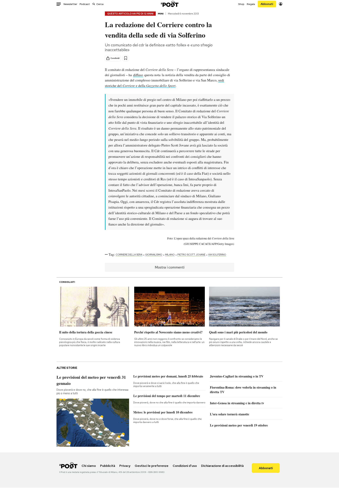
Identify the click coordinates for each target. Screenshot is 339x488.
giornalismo (153, 254)
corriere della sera (129, 254)
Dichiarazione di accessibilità (222, 466)
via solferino (217, 254)
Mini (160, 13)
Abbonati (267, 4)
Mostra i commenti (169, 267)
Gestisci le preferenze (151, 466)
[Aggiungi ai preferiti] (126, 58)
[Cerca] (94, 4)
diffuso (138, 74)
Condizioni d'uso (185, 466)
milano (170, 254)
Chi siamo (89, 466)
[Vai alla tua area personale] (280, 4)
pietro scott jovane (191, 254)
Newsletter (70, 4)
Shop (241, 4)
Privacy (124, 466)
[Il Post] (169, 4)
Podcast (85, 4)
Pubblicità (107, 466)
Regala (251, 4)
